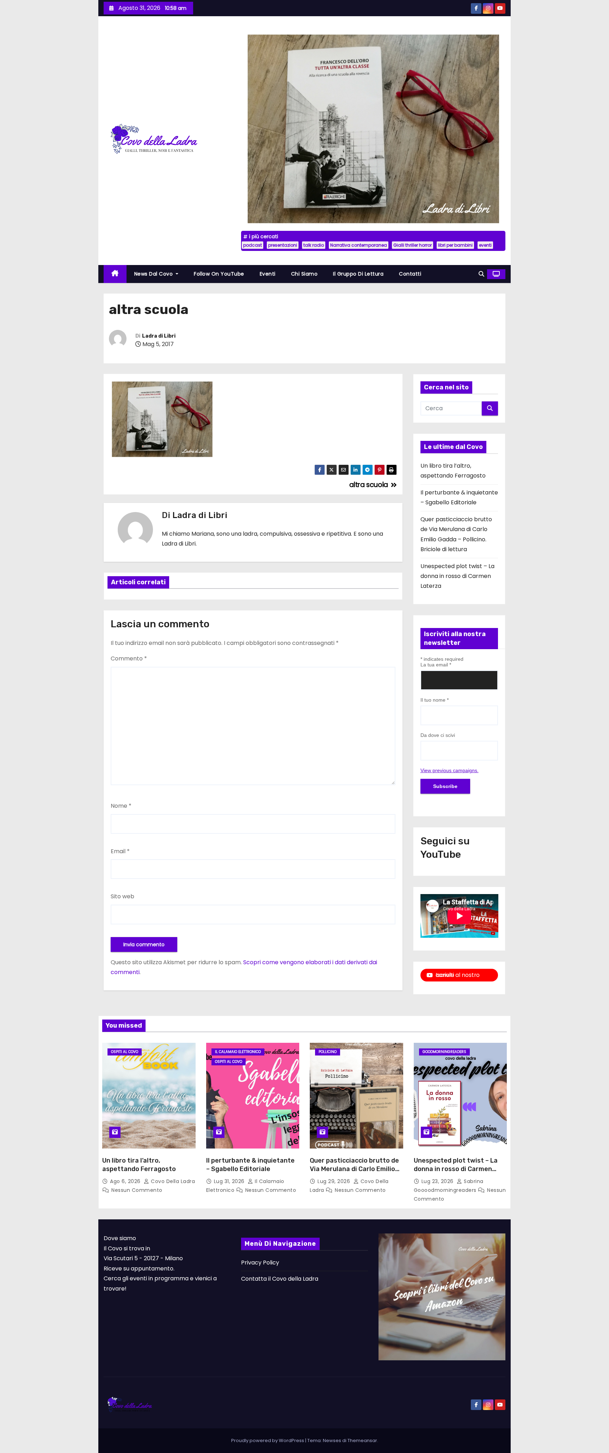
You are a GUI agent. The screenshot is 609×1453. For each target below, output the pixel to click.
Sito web (122, 896)
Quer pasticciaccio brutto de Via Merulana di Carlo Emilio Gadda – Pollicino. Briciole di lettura (354, 1173)
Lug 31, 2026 (230, 1181)
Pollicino (328, 1051)
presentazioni (282, 245)
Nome (121, 806)
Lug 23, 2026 (438, 1181)
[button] (481, 274)
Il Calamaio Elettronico (238, 1051)
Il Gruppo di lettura (358, 273)
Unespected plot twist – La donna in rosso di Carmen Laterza (457, 576)
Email (120, 851)
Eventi (268, 273)
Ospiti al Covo (124, 1051)
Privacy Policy (260, 1262)
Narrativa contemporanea (358, 245)
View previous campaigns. (449, 770)
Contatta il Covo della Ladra (279, 1279)
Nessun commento (136, 1190)
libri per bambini (455, 245)
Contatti (410, 273)
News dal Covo (154, 273)
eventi (485, 245)
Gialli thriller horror (412, 245)
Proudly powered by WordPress (268, 1440)
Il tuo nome (434, 700)
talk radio (313, 245)
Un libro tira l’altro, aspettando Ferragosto (139, 1165)
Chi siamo (304, 273)
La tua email (435, 664)
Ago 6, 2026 (126, 1181)
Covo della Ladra (172, 1181)
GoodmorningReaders (444, 1051)
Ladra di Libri (159, 336)
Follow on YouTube (219, 273)
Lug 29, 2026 (335, 1181)
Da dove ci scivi (437, 735)
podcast (252, 245)
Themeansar (362, 1440)
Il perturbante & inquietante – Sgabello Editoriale (250, 1165)
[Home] (115, 274)
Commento (129, 658)
